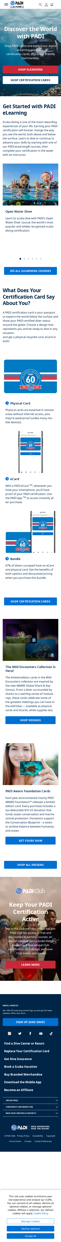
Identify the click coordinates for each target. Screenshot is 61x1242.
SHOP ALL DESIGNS (30, 865)
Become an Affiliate (18, 1090)
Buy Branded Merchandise (23, 1074)
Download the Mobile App (22, 1082)
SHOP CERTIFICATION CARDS (30, 80)
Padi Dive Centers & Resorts (21, 1113)
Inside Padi (12, 1100)
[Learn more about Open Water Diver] (30, 201)
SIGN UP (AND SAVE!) (30, 1022)
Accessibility (38, 1135)
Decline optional (30, 1228)
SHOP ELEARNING (30, 69)
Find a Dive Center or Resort (24, 1043)
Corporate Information (19, 1107)
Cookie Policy (41, 1213)
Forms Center (15, 1141)
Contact (28, 1141)
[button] (20, 258)
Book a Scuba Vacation (20, 1067)
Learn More (30, 965)
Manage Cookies (30, 1221)
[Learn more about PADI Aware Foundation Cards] (30, 796)
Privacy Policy (23, 1135)
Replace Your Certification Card (26, 1051)
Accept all (30, 1236)
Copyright (50, 1135)
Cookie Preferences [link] (43, 1141)
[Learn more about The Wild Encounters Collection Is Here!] (30, 674)
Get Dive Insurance (18, 1059)
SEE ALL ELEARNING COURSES (30, 271)
